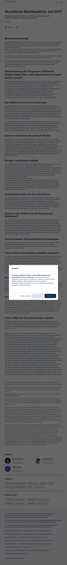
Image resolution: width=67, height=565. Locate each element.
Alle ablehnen (38, 296)
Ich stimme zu (50, 296)
